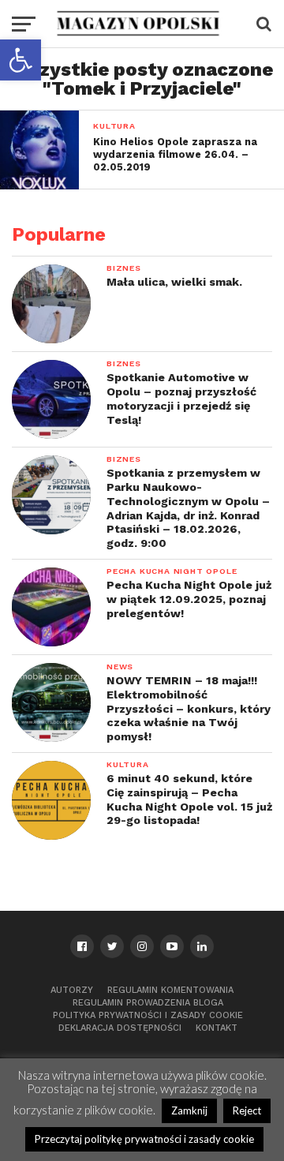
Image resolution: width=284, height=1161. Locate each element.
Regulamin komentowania (170, 990)
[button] (20, 60)
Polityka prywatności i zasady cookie (148, 1015)
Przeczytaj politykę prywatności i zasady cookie (144, 1139)
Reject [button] (247, 1110)
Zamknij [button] (189, 1110)
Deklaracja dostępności (119, 1028)
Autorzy (71, 990)
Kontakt (216, 1028)
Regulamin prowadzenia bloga (148, 1003)
